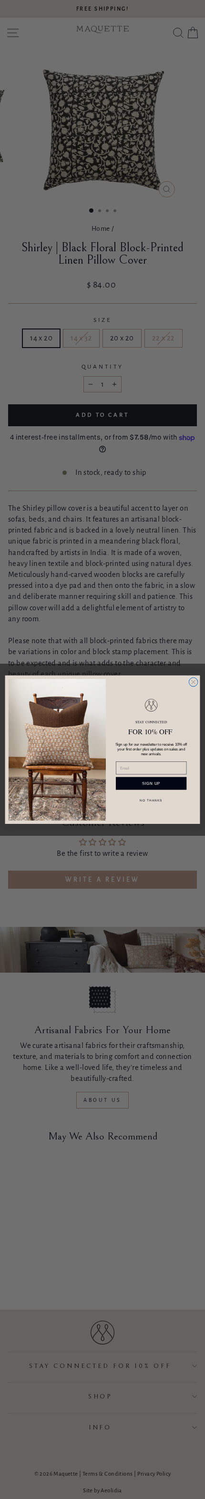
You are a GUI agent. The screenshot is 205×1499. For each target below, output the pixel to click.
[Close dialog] (193, 682)
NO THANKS (151, 800)
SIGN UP (151, 783)
